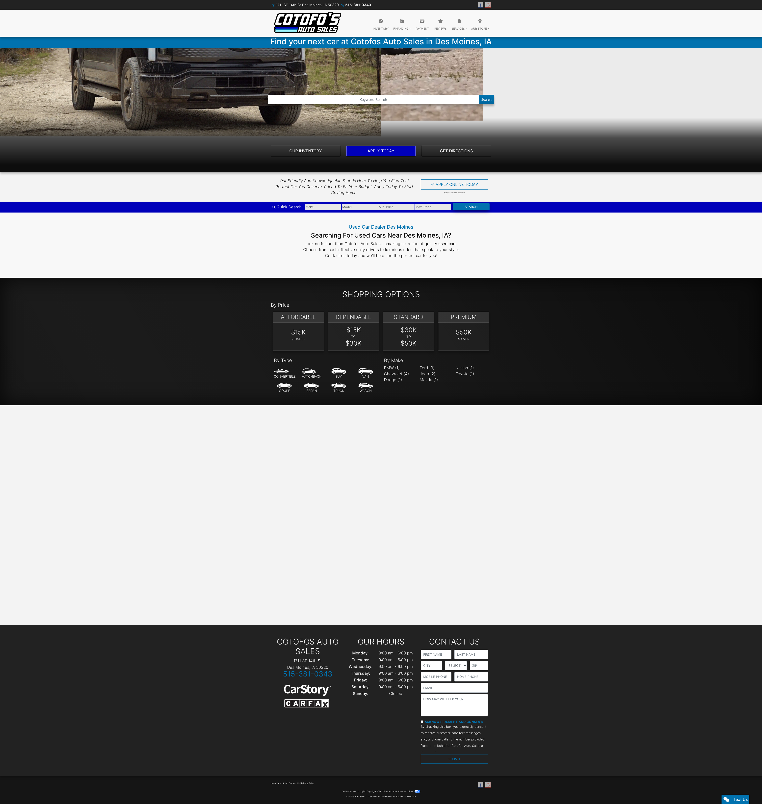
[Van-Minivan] (365, 373)
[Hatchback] (311, 373)
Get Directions (456, 151)
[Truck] (338, 387)
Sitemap (387, 791)
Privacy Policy (308, 783)
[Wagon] (365, 387)
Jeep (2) (427, 373)
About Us (282, 783)
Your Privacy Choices (403, 791)
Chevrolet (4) (396, 373)
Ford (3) (427, 367)
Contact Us (294, 783)
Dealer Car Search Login (353, 791)
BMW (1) (392, 367)
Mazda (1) (429, 379)
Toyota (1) (465, 373)
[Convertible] (285, 373)
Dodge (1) (393, 379)
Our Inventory (305, 151)
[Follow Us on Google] (488, 5)
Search (486, 99)
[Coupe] (284, 387)
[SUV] (338, 373)
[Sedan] (311, 387)
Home (273, 783)
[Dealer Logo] (307, 23)
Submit (454, 759)
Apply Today (381, 151)
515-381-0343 (358, 5)
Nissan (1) (465, 367)
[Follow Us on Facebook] (480, 5)
